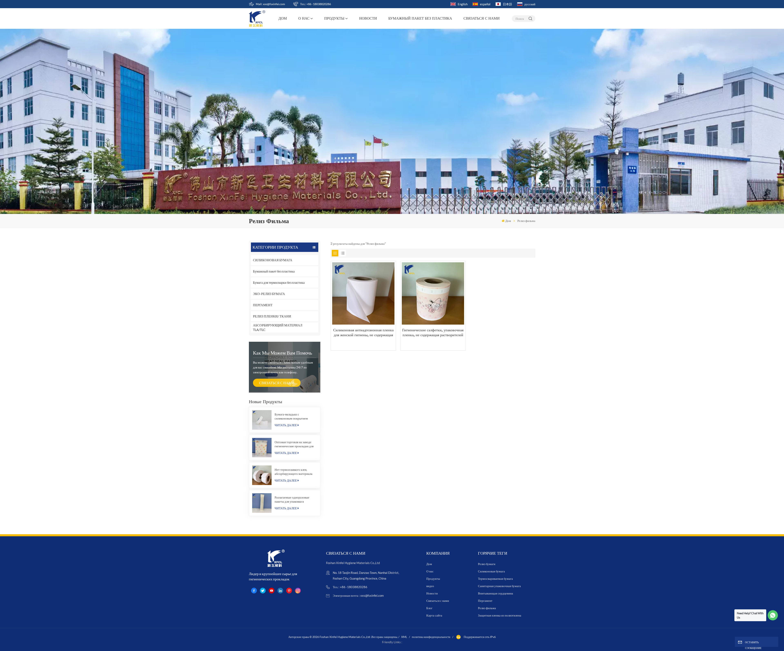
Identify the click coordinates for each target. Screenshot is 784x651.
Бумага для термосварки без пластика (279, 282)
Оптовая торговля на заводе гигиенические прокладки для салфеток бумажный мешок (294, 444)
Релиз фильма (487, 608)
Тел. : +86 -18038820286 (350, 587)
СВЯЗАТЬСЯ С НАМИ (276, 383)
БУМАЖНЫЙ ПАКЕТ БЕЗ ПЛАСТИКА (420, 18)
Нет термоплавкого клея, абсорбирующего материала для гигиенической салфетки (293, 472)
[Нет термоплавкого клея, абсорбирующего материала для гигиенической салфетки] (262, 475)
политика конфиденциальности (431, 637)
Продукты (334, 18)
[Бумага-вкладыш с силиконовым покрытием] (262, 420)
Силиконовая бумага (491, 571)
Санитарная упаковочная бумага (499, 586)
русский (530, 4)
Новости (368, 18)
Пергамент (485, 600)
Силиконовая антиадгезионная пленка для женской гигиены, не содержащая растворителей (363, 332)
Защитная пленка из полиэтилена (499, 615)
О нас (304, 18)
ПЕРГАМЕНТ (263, 305)
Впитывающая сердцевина (495, 593)
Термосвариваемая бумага (495, 578)
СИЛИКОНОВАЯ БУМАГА (272, 260)
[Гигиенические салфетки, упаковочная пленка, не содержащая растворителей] (433, 293)
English (463, 4)
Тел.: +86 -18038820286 (315, 4)
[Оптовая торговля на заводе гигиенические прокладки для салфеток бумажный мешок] (262, 447)
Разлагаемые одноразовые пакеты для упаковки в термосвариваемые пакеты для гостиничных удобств (295, 499)
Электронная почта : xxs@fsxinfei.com (358, 595)
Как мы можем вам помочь (282, 353)
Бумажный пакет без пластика (274, 271)
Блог (429, 608)
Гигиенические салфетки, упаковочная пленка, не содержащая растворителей (432, 332)
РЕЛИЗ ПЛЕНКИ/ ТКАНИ (272, 316)
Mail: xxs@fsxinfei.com (270, 4)
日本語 (507, 4)
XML (404, 637)
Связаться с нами (481, 18)
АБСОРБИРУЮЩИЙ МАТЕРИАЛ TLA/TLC (277, 327)
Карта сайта (434, 615)
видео (430, 586)
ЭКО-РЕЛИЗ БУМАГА (269, 294)
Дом (282, 18)
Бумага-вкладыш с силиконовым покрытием (291, 416)
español (485, 4)
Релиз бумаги (486, 564)
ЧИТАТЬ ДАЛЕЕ (286, 425)
